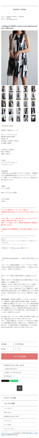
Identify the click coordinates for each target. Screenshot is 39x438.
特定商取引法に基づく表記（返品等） (14, 365)
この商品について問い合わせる (12, 372)
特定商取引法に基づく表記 (11, 416)
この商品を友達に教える (10, 369)
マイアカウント (8, 420)
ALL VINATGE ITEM (12, 19)
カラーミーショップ (7, 433)
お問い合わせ (7, 412)
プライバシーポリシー (10, 429)
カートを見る (7, 424)
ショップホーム (8, 408)
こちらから (17, 248)
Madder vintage (19, 9)
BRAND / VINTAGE (12, 16)
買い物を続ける (8, 376)
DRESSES (21, 16)
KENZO (9, 18)
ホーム (3, 16)
